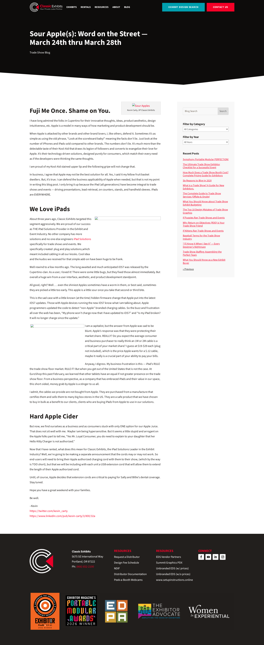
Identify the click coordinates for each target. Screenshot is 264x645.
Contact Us (220, 7)
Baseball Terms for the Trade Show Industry (201, 237)
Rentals (86, 7)
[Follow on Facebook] (201, 557)
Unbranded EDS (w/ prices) (172, 568)
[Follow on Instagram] (223, 557)
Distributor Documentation (130, 574)
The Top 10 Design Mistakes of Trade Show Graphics (205, 211)
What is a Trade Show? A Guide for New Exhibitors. (203, 187)
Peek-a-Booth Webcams (128, 580)
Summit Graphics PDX (169, 563)
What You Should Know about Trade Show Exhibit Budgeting (205, 203)
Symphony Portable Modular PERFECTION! (206, 159)
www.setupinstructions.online (174, 580)
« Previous (188, 269)
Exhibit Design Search (183, 7)
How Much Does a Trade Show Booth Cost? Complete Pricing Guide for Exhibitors (205, 174)
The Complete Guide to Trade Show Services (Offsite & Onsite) (202, 195)
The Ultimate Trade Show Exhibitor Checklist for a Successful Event (201, 166)
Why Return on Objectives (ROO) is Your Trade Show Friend (203, 224)
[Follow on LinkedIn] (215, 557)
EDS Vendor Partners (168, 557)
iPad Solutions (82, 239)
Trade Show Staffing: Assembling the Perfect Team (202, 253)
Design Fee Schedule (126, 563)
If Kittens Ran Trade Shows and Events (203, 231)
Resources (101, 7)
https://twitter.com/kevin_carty (49, 511)
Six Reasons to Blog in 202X (197, 180)
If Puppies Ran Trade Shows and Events (204, 218)
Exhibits (71, 7)
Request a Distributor (127, 557)
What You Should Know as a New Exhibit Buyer (204, 261)
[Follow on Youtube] (208, 557)
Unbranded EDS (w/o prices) (173, 574)
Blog (127, 7)
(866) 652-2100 (85, 567)
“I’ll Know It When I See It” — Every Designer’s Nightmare (201, 245)
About (116, 7)
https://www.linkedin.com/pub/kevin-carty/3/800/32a (62, 516)
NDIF (117, 568)
